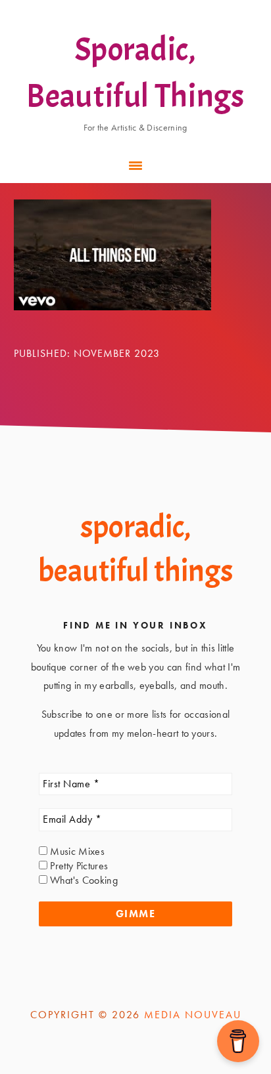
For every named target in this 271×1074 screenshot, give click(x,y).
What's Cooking (82, 880)
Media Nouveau (192, 1015)
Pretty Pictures (77, 866)
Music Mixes (76, 851)
